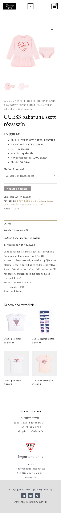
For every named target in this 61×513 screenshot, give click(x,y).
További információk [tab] (16, 230)
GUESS (15, 208)
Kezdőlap (9, 101)
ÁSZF (30, 464)
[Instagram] (30, 495)
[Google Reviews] (37, 495)
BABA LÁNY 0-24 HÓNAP (31, 200)
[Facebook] (23, 495)
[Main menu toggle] (30, 6)
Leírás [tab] (7, 223)
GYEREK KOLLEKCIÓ (28, 101)
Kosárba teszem (17, 188)
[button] (52, 29)
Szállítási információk (30, 473)
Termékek (30, 477)
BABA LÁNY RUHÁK (31, 105)
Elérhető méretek (14, 169)
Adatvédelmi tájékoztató (30, 468)
